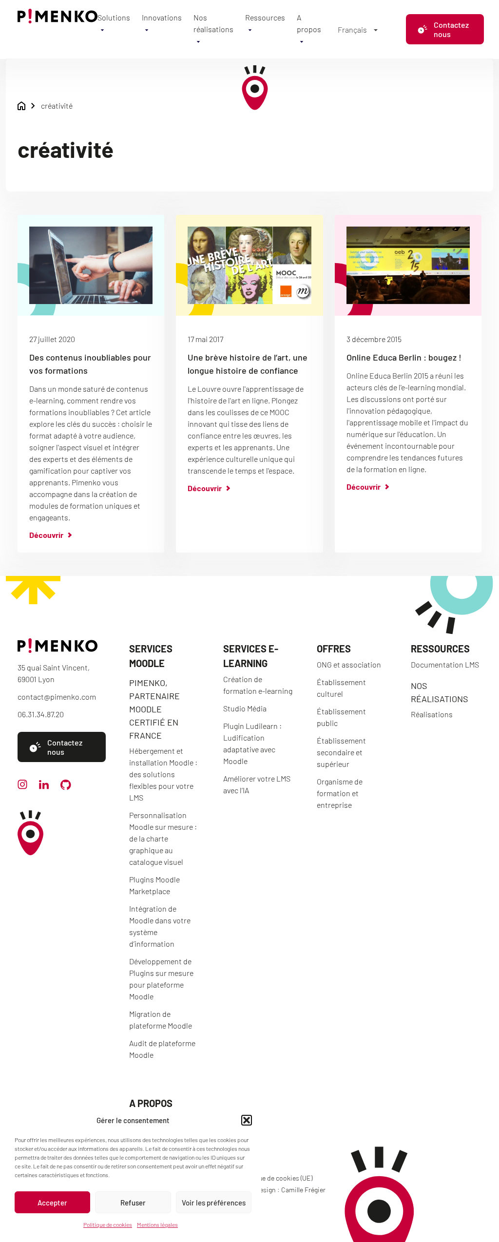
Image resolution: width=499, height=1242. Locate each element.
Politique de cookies (107, 1224)
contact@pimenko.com (57, 696)
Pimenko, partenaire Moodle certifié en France (154, 709)
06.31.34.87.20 (41, 714)
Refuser (133, 1202)
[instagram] (22, 786)
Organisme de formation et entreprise (340, 793)
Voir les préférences (214, 1202)
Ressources (265, 17)
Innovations (162, 17)
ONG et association (349, 664)
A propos (151, 1103)
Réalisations (432, 714)
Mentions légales (157, 1224)
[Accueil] (57, 20)
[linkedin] (44, 786)
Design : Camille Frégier (290, 1189)
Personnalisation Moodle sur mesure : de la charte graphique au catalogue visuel (163, 838)
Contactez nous (451, 29)
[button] (246, 1120)
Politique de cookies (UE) (275, 1178)
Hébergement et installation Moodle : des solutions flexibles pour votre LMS (163, 774)
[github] (65, 786)
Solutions (113, 17)
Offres (334, 648)
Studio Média (245, 708)
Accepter (52, 1202)
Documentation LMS (445, 664)
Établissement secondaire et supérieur (341, 752)
